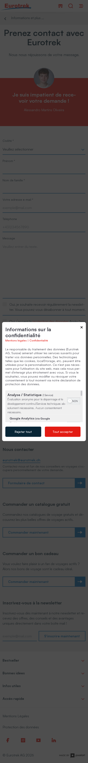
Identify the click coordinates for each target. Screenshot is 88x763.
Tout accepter (63, 431)
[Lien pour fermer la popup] (82, 328)
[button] (70, 401)
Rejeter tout (23, 431)
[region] (44, 406)
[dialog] (44, 381)
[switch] (74, 400)
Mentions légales (16, 340)
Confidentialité (38, 340)
